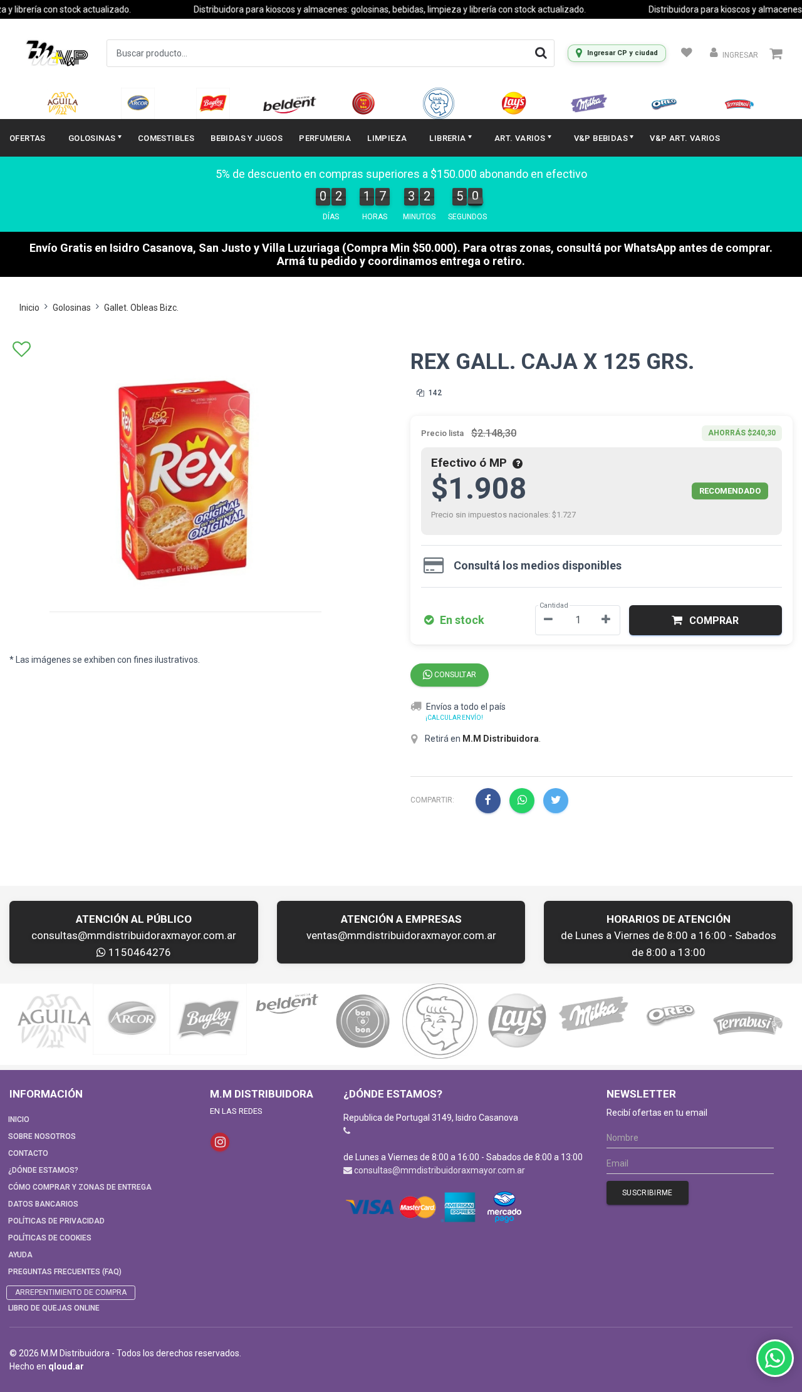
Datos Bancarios (43, 1204)
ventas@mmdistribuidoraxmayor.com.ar (401, 935)
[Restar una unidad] (548, 620)
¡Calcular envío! (454, 717)
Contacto (28, 1153)
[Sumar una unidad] (605, 620)
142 (434, 392)
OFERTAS (27, 138)
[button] (705, 620)
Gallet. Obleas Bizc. (141, 308)
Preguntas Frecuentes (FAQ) (65, 1271)
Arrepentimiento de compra (71, 1292)
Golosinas (72, 308)
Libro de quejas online (54, 1308)
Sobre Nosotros (42, 1136)
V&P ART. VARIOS (685, 138)
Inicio (29, 308)
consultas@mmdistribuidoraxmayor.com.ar (133, 935)
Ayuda (20, 1254)
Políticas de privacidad (56, 1221)
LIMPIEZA (387, 138)
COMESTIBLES (166, 138)
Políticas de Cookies (49, 1238)
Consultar (454, 674)
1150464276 (138, 952)
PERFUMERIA (325, 138)
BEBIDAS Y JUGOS (247, 138)
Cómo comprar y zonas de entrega (80, 1187)
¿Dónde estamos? (43, 1170)
